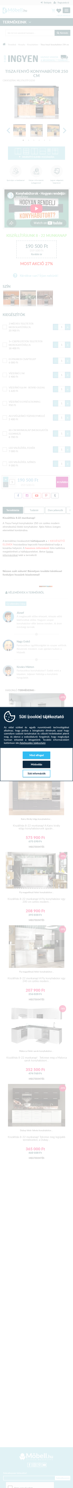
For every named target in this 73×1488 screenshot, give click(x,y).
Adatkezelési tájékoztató (32, 743)
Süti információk (37, 773)
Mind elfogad (36, 755)
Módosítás (36, 764)
